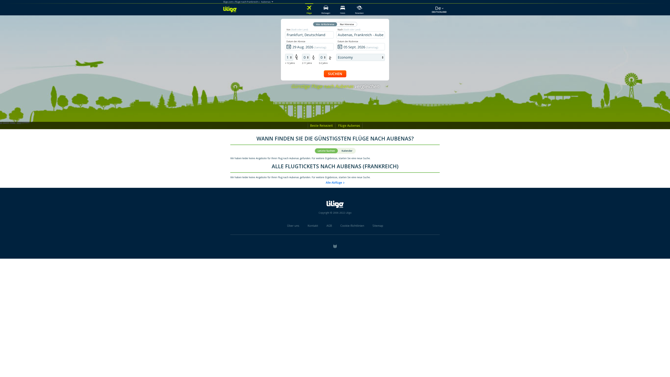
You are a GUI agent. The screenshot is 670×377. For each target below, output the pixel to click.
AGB (329, 226)
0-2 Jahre (323, 63)
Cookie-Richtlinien (352, 226)
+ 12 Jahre (290, 63)
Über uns (293, 226)
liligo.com (228, 1)
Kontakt (313, 226)
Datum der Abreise (295, 41)
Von (297, 29)
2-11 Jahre (307, 63)
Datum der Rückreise (348, 41)
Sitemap (378, 226)
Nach (349, 29)
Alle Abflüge (334, 182)
